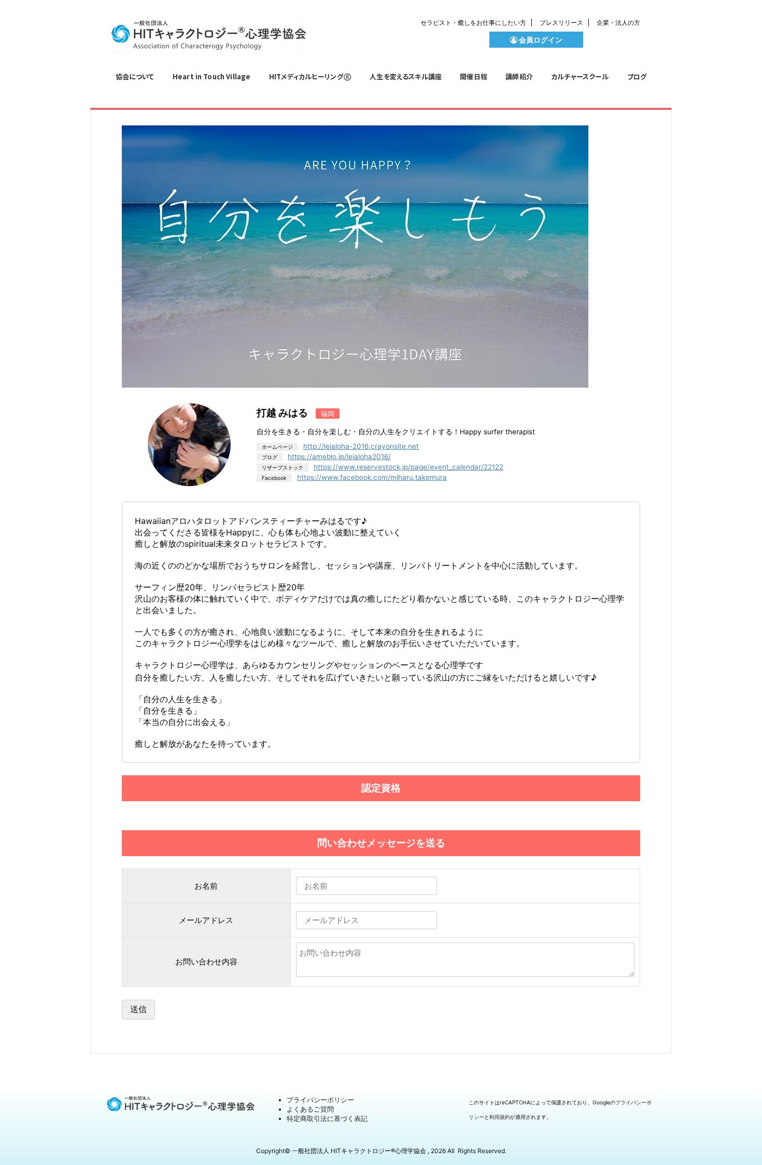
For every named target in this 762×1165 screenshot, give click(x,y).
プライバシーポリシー (320, 1100)
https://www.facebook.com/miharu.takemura (372, 477)
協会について (135, 76)
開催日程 (473, 76)
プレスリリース (561, 22)
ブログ (636, 76)
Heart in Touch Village (212, 76)
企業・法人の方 (618, 22)
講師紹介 (519, 76)
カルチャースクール (580, 76)
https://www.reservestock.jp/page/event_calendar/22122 (408, 467)
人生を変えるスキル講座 (406, 76)
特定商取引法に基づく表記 (327, 1118)
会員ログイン (539, 39)
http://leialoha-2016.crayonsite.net (361, 446)
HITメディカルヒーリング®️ (310, 76)
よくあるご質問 (310, 1109)
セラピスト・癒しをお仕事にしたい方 (473, 22)
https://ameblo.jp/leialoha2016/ (339, 456)
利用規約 (499, 1117)
